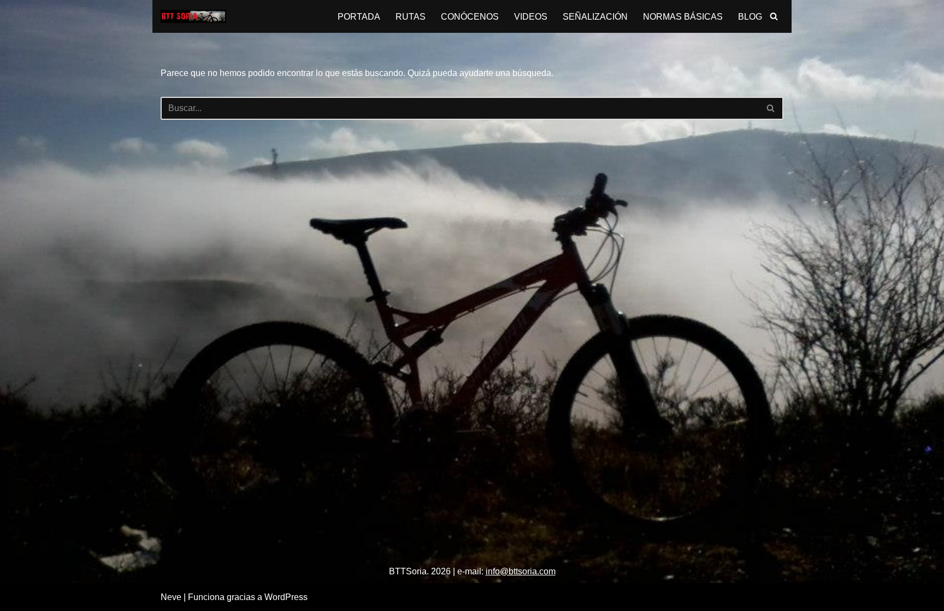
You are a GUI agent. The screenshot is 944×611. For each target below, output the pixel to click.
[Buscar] (774, 16)
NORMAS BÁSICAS (683, 16)
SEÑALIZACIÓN (595, 16)
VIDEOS (530, 16)
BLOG (750, 16)
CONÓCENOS (470, 16)
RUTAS (411, 16)
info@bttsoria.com (521, 571)
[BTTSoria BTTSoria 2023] (193, 16)
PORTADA (359, 16)
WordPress (286, 597)
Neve (171, 597)
